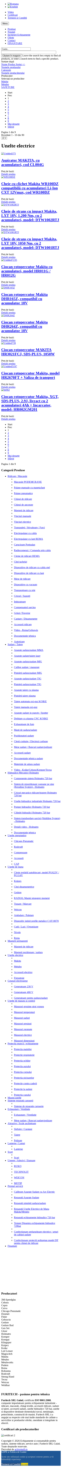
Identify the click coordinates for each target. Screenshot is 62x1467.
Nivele (17, 932)
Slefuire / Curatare (23, 1129)
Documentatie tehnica (25, 636)
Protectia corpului (23, 1072)
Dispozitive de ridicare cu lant (29, 573)
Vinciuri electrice (22, 521)
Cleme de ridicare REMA (27, 556)
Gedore (17, 892)
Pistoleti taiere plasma (25, 695)
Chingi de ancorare (23, 504)
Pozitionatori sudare (24, 735)
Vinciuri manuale (22, 516)
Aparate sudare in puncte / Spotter (31, 712)
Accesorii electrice (23, 972)
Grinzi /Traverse (22, 613)
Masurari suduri (22, 1018)
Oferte (11, 37)
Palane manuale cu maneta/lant (29, 487)
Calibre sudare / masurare (26, 667)
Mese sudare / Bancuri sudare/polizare (33, 747)
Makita (4, 81)
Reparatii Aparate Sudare (26, 1197)
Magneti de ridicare (23, 510)
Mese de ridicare (22, 578)
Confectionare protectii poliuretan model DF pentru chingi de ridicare (36, 1241)
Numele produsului (11, 67)
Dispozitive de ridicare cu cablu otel (32, 567)
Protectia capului (22, 1095)
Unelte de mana (15, 866)
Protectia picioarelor (24, 1077)
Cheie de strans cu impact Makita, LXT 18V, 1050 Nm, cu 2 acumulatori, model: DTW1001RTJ (30, 243)
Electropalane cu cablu (25, 533)
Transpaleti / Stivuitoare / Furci (29, 527)
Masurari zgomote (23, 1029)
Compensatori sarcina (25, 607)
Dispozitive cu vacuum (25, 584)
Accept (24, 1464)
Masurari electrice (23, 1035)
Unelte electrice (15, 955)
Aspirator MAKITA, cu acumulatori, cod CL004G (22, 162)
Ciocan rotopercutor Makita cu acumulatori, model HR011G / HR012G (26, 271)
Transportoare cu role (24, 590)
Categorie (6, 70)
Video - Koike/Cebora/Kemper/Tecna (33, 770)
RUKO (17, 1166)
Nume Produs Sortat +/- (13, 64)
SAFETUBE (7, 87)
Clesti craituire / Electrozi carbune (31, 741)
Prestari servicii (15, 1186)
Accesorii (19, 858)
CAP (16, 864)
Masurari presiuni (22, 1023)
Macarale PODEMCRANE (28, 482)
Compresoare (20, 852)
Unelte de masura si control (21, 1000)
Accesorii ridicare (23, 624)
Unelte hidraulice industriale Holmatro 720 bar (37, 801)
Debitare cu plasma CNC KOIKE (31, 718)
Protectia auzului (22, 1066)
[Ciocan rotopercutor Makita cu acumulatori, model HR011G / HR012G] (9, 260)
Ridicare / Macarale (17, 476)
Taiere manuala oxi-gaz (25, 707)
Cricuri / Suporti (22, 596)
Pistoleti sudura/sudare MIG (28, 673)
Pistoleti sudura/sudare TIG (27, 684)
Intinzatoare (20, 601)
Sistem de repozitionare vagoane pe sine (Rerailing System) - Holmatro (34, 785)
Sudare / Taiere (15, 644)
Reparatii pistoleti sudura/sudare (30, 1203)
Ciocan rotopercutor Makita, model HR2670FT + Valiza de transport (30, 375)
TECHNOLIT (21, 1171)
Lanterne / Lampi (16, 1143)
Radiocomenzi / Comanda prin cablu (32, 550)
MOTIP (18, 1183)
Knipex (17, 881)
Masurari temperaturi (24, 1012)
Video (11, 12)
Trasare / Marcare (22, 904)
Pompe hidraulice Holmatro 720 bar (32, 807)
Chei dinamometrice (24, 886)
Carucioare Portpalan (24, 544)
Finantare (12, 1246)
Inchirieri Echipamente (19, 34)
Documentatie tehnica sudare (28, 758)
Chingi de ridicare (23, 499)
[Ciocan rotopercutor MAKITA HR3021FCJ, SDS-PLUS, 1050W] (8, 343)
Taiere (17, 1134)
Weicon (18, 909)
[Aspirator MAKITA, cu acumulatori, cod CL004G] (8, 153)
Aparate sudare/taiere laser (27, 655)
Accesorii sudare (22, 752)
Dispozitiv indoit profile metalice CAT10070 (36, 921)
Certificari (13, 15)
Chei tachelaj (20, 561)
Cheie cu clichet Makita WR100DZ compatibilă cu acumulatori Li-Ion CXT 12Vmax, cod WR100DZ (30, 188)
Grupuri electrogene (18, 980)
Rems (17, 938)
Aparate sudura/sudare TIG (27, 678)
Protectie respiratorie (24, 1055)
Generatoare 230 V (23, 986)
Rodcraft (18, 846)
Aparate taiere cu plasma (26, 690)
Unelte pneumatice (17, 835)
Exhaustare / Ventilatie (19, 1109)
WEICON (19, 1177)
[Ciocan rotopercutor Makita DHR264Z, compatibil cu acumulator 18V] (8, 315)
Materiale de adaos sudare (27, 764)
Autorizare (19, 641)
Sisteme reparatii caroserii (20, 1100)
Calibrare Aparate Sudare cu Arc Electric (34, 1191)
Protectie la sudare (23, 1089)
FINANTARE (15, 43)
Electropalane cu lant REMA (28, 539)
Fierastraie (19, 978)
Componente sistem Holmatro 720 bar (33, 778)
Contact (11, 40)
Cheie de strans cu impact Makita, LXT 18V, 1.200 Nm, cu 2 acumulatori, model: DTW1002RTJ (30, 215)
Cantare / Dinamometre (25, 618)
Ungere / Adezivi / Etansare (21, 1160)
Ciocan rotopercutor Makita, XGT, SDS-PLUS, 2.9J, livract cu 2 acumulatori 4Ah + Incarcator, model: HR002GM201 (30, 403)
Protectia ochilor (22, 1060)
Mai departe (14, 124)
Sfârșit (11, 126)
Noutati (11, 32)
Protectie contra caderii (25, 1083)
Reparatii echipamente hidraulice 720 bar (34, 1217)
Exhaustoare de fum (24, 724)
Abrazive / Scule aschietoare (22, 1123)
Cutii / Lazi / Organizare (26, 926)
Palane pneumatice (23, 493)
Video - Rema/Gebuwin (26, 630)
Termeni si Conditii (17, 17)
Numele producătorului (12, 73)
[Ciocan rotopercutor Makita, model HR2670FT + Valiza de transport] (9, 366)
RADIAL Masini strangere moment (32, 898)
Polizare (18, 1140)
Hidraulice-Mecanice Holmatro (23, 772)
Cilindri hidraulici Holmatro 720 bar (32, 812)
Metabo (5, 84)
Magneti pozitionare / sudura (28, 952)
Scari (10, 1152)
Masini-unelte (14, 1097)
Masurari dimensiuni (24, 1040)
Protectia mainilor (23, 1049)
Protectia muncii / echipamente (23, 1043)
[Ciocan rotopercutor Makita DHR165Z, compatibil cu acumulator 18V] (8, 287)
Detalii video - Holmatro (26, 827)
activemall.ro (21, 1449)
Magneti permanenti (18, 941)
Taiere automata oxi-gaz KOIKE (30, 701)
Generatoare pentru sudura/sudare (31, 998)
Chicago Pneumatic (24, 841)
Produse (12, 29)
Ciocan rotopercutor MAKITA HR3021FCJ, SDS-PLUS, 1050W (28, 352)
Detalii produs (8, 174)
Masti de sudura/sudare (25, 730)
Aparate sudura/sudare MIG (28, 661)
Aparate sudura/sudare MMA (28, 650)
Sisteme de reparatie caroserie (29, 1106)
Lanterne (18, 1149)
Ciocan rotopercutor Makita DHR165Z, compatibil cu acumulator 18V (24, 298)
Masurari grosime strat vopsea (29, 1006)
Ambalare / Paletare (24, 915)
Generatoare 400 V (23, 992)
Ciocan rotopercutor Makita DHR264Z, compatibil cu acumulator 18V (24, 326)
